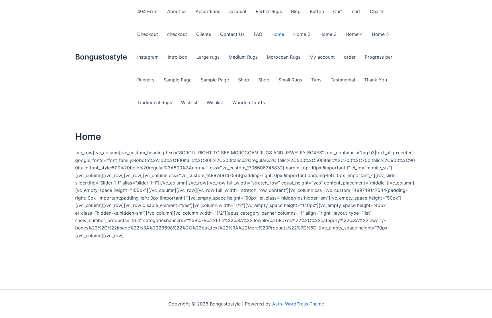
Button (317, 11)
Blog (296, 11)
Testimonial (343, 80)
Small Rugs (290, 80)
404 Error (147, 11)
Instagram (148, 57)
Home (277, 34)
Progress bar (378, 57)
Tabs (316, 80)
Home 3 (328, 34)
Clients (203, 34)
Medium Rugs (243, 57)
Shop (243, 80)
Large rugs (208, 57)
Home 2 (301, 34)
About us (176, 11)
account (238, 11)
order (350, 57)
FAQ (258, 34)
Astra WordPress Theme (298, 304)
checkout (177, 34)
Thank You (375, 80)
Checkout (147, 34)
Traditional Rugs (154, 102)
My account (322, 57)
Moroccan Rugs (283, 57)
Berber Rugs (269, 11)
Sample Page (177, 80)
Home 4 (354, 34)
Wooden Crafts (248, 102)
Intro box (177, 57)
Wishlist (189, 102)
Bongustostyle (101, 56)
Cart (338, 11)
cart (356, 11)
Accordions (208, 11)
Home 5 (380, 34)
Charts (377, 11)
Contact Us (232, 34)
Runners (145, 80)
